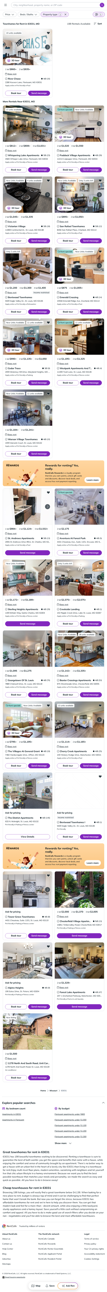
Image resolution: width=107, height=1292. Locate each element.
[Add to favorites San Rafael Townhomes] (100, 180)
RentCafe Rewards (47, 1244)
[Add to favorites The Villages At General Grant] (48, 705)
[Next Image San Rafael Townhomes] (99, 194)
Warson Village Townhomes (23, 439)
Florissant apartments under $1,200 (70, 1131)
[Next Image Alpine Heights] (47, 960)
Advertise (6, 1259)
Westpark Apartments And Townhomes (81, 368)
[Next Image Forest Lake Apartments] (99, 960)
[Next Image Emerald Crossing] (99, 265)
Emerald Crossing (69, 297)
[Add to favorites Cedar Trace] (48, 322)
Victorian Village (16, 226)
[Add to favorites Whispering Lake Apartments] (48, 109)
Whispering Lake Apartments (23, 155)
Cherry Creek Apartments (73, 751)
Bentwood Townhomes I (72, 822)
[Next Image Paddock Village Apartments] (99, 123)
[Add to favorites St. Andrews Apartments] (48, 492)
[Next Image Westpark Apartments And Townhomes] (99, 336)
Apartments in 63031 (11, 1114)
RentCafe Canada (46, 1238)
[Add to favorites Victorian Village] (48, 180)
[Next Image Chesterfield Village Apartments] (99, 889)
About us (6, 1238)
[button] (65, 14)
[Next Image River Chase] (47, 47)
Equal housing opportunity (15, 1277)
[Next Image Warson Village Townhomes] (47, 407)
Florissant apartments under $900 (70, 1114)
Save (52, 1285)
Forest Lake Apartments (72, 992)
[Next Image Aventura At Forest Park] (99, 506)
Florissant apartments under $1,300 (70, 1136)
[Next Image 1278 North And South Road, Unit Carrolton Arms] (47, 1031)
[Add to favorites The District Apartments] (48, 776)
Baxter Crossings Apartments (75, 680)
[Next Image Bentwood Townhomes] (47, 265)
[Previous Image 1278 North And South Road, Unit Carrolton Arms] (7, 1031)
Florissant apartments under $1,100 (70, 1125)
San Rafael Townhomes (72, 226)
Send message (39, 93)
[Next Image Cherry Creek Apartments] (99, 719)
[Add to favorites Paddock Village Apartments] (100, 109)
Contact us (7, 1244)
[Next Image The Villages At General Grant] (47, 719)
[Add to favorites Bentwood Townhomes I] (100, 776)
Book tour (16, 93)
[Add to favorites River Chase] (48, 32)
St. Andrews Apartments (21, 538)
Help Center (7, 1249)
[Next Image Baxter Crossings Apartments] (99, 648)
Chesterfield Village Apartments (77, 921)
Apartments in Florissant (13, 1120)
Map (38, 1285)
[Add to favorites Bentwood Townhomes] (48, 251)
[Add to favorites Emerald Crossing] (100, 251)
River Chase (14, 78)
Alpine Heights (16, 987)
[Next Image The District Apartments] (47, 790)
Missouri (53, 1090)
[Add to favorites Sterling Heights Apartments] (48, 563)
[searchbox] (58, 5)
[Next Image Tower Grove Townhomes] (47, 889)
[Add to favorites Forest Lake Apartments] (100, 946)
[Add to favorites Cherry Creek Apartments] (100, 705)
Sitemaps (6, 1264)
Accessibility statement (94, 1254)
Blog (4, 1254)
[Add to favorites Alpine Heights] (48, 946)
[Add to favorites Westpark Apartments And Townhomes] (100, 322)
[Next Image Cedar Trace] (47, 336)
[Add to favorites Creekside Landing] (100, 563)
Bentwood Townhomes (20, 297)
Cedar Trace (14, 368)
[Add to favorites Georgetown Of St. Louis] (48, 634)
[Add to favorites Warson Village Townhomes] (48, 393)
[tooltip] (10, 74)
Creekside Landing (70, 609)
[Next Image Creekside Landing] (99, 577)
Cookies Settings (91, 1259)
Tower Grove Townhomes (21, 916)
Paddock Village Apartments (75, 155)
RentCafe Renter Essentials (50, 1249)
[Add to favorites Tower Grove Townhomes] (48, 875)
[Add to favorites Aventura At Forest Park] (100, 492)
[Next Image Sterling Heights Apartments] (47, 577)
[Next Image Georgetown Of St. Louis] (47, 648)
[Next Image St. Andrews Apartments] (47, 506)
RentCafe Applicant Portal (50, 1254)
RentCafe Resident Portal (49, 1259)
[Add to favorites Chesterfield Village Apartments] (100, 875)
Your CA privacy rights (94, 1249)
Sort (100, 23)
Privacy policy (90, 1244)
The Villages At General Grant (24, 751)
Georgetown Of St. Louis (21, 680)
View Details (27, 836)
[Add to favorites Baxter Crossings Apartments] (100, 634)
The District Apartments (20, 817)
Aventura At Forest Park (73, 538)
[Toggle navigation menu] (5, 5)
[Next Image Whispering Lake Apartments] (47, 123)
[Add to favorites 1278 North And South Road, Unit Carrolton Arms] (48, 1017)
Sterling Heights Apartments (23, 609)
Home (43, 1090)
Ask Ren (70, 1285)
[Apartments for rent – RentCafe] (9, 1226)
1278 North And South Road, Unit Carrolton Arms (34, 1063)
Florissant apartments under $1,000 (70, 1120)
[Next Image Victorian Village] (47, 194)
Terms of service (91, 1238)
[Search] (102, 5)
